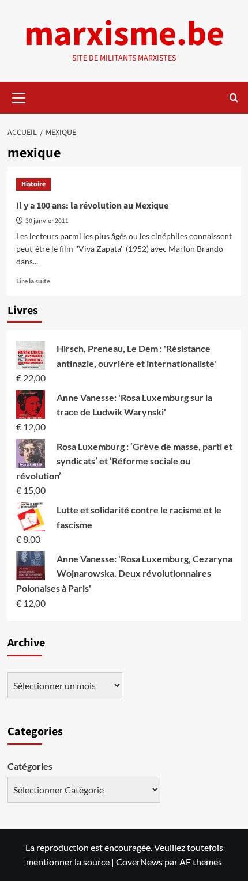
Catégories (29, 766)
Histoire (33, 184)
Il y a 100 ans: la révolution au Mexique (92, 205)
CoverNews (139, 861)
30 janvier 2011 (47, 221)
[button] (19, 96)
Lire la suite (33, 281)
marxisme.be (124, 34)
